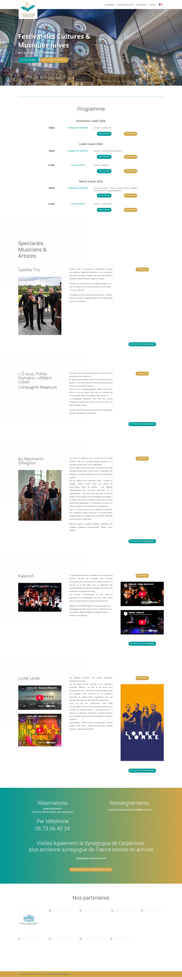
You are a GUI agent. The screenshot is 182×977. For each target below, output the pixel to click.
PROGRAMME (109, 5)
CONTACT (152, 5)
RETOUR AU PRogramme (142, 344)
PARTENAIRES (141, 5)
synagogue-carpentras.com (91, 858)
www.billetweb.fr (52, 808)
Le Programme (28, 60)
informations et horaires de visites (91, 869)
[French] (161, 6)
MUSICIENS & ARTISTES (125, 5)
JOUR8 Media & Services (61, 974)
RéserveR (130, 134)
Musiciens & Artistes (54, 60)
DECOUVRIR (104, 134)
